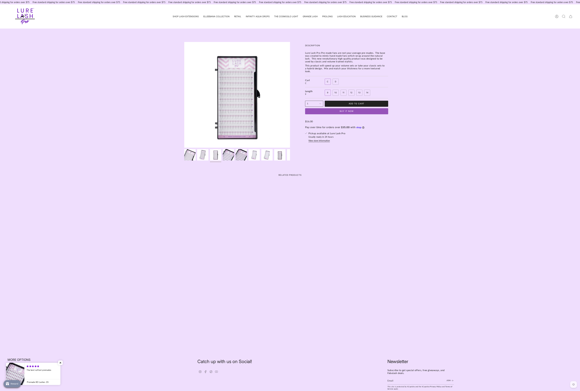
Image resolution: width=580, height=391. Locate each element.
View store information (319, 140)
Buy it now (347, 111)
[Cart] (570, 16)
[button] (185, 16)
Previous (184, 95)
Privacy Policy (435, 386)
